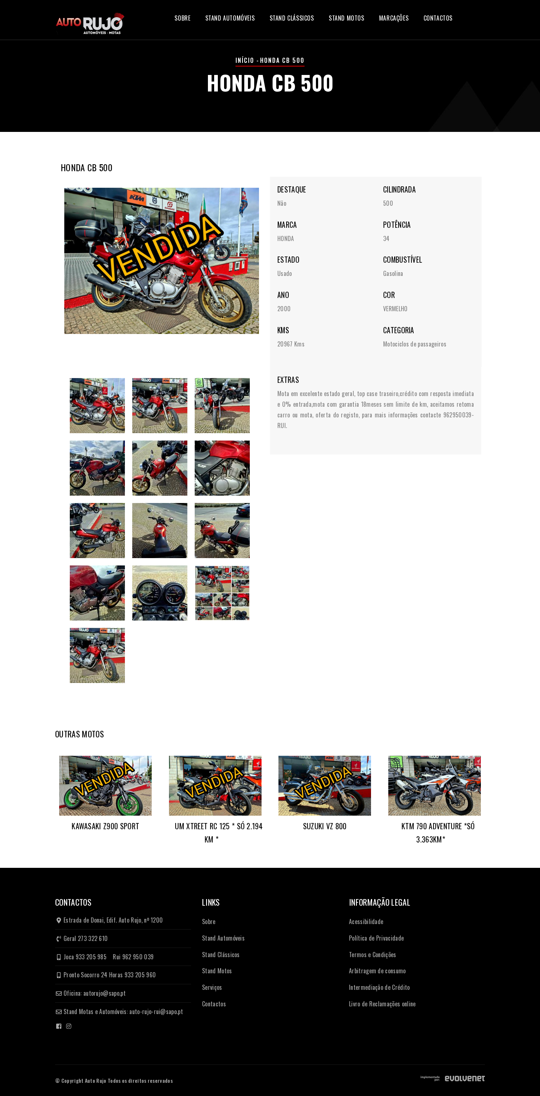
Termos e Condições (372, 954)
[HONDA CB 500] (162, 261)
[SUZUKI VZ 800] (325, 785)
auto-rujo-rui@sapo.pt (156, 1011)
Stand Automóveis (230, 18)
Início (244, 60)
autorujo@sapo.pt (104, 993)
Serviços (212, 987)
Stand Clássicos (292, 18)
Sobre (182, 18)
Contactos (438, 18)
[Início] (90, 19)
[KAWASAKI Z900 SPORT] (105, 785)
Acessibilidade (366, 921)
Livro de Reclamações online (382, 1003)
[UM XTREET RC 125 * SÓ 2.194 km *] (215, 785)
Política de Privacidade (376, 938)
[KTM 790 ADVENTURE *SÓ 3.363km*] (435, 785)
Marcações (393, 18)
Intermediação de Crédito (379, 987)
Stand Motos (346, 18)
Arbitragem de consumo (377, 970)
